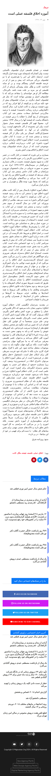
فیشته (24, 453)
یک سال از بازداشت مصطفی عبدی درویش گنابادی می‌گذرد (28, 560)
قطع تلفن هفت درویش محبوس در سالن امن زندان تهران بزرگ (25, 714)
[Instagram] (29, 744)
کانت (14, 453)
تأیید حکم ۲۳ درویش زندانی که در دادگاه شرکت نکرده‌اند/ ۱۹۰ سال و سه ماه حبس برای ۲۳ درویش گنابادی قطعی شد (25, 674)
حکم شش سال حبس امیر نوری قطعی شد (28, 488)
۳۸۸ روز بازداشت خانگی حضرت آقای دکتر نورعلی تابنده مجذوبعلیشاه (28, 546)
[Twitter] (22, 744)
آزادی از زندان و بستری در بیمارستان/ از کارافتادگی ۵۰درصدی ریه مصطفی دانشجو (28, 501)
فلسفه (29, 453)
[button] (46, 460)
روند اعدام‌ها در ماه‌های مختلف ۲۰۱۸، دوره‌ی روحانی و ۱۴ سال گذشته (27, 705)
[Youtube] (14, 744)
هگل (19, 453)
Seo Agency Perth (25, 761)
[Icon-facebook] (36, 744)
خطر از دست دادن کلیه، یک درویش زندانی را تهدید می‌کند (25, 685)
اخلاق (41, 453)
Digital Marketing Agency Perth (26, 770)
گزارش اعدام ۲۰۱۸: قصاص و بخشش (30, 692)
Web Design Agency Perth (25, 765)
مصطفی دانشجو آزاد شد (36, 698)
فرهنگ (45, 7)
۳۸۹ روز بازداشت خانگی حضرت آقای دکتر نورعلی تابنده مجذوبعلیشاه (28, 532)
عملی (35, 453)
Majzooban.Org (20, 749)
